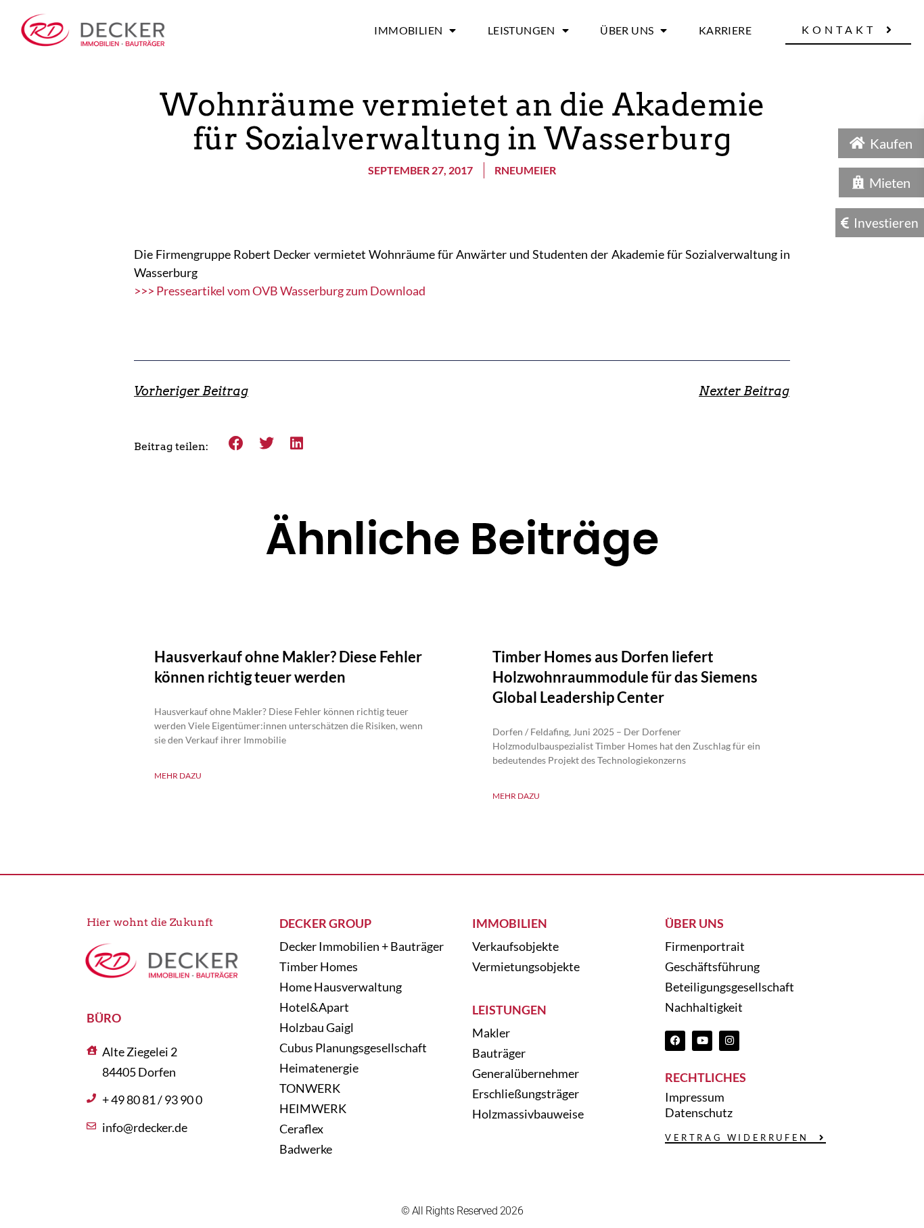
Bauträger (499, 1053)
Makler (491, 1032)
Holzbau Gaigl (316, 1027)
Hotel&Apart (314, 1007)
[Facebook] (675, 1041)
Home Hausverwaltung (340, 986)
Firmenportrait (705, 946)
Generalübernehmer (525, 1073)
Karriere (725, 30)
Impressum (694, 1097)
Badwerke (305, 1148)
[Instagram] (729, 1041)
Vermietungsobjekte (526, 966)
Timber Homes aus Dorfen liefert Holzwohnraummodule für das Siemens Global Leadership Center (625, 676)
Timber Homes (318, 966)
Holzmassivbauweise (528, 1113)
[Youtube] (702, 1041)
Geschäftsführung (712, 966)
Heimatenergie (319, 1067)
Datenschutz (699, 1112)
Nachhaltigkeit (704, 1007)
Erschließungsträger (525, 1093)
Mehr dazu (178, 775)
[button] (236, 443)
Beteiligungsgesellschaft (729, 986)
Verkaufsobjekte (515, 946)
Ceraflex (301, 1128)
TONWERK (309, 1088)
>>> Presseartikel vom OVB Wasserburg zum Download (279, 290)
